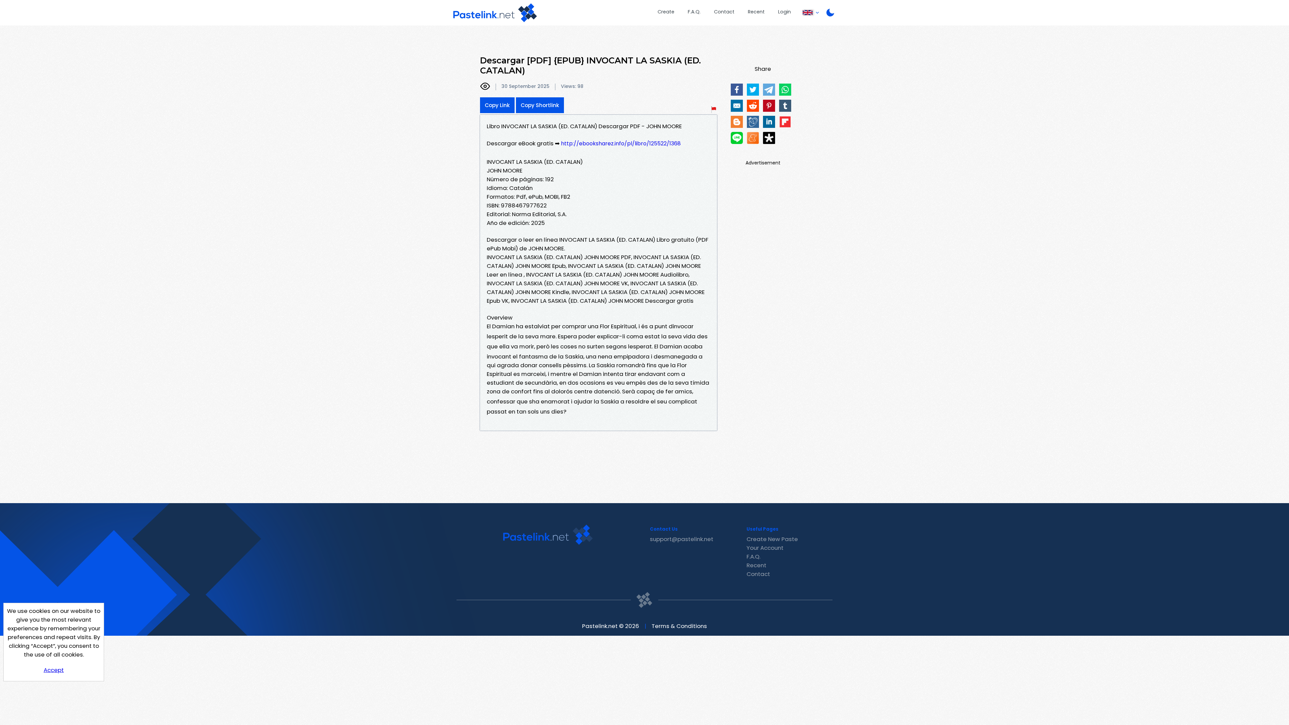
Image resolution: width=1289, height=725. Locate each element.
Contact (724, 11)
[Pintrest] (769, 106)
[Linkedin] (769, 122)
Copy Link (497, 105)
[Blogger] (737, 122)
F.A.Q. (694, 11)
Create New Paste (772, 539)
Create (666, 11)
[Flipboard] (785, 122)
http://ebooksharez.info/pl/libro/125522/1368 (621, 143)
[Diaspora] (769, 138)
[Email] (737, 106)
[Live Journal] (753, 122)
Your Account (765, 548)
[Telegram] (769, 90)
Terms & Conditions (679, 626)
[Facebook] (737, 90)
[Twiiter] (753, 90)
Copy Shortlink (540, 105)
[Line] (737, 138)
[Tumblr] (785, 106)
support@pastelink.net (681, 539)
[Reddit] (753, 106)
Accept (54, 670)
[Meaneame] (753, 138)
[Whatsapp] (785, 90)
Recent (756, 11)
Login (784, 11)
